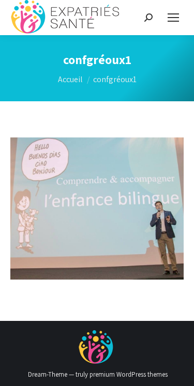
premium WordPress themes (128, 374)
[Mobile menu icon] (173, 17)
